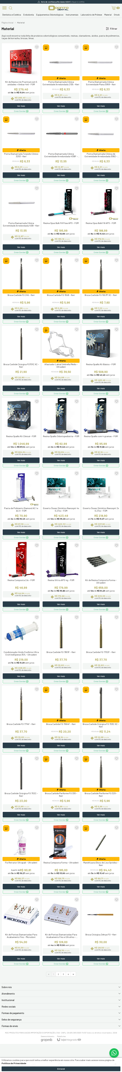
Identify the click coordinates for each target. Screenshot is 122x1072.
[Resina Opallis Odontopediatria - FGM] (61, 433)
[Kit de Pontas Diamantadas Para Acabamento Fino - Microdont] (21, 931)
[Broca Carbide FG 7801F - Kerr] (61, 648)
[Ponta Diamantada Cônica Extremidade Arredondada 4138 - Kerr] (21, 219)
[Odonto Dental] (58, 8)
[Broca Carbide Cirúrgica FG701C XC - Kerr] (21, 361)
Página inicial (7, 22)
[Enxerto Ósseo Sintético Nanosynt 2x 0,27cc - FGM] (100, 505)
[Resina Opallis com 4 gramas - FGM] (100, 433)
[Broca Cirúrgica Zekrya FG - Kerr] (100, 931)
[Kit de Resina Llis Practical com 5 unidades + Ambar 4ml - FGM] (21, 78)
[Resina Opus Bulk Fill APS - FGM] (100, 219)
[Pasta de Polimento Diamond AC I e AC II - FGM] (21, 505)
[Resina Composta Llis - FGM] (21, 576)
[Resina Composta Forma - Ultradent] (61, 859)
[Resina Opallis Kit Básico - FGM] (100, 361)
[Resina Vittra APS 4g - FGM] (61, 576)
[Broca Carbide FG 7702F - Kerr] (100, 648)
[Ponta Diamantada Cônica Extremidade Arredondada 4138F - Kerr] (61, 149)
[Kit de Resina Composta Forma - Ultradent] (100, 576)
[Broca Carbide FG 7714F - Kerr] (21, 719)
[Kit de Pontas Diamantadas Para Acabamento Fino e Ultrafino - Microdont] (61, 931)
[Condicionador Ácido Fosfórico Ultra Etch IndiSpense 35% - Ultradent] (21, 648)
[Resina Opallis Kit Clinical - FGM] (21, 433)
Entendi (61, 1068)
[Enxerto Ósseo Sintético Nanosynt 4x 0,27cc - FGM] (61, 505)
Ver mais (21, 106)
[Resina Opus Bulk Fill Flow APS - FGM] (61, 219)
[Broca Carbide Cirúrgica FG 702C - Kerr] (21, 789)
